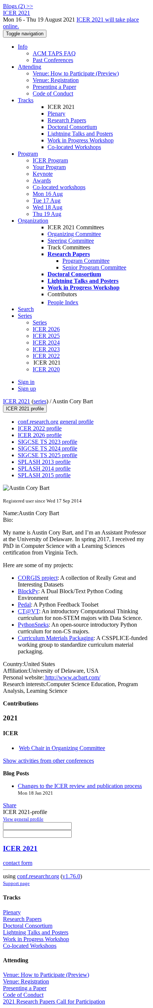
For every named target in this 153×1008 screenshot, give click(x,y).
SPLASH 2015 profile (44, 475)
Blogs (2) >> (18, 6)
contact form (17, 863)
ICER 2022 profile (40, 428)
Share (9, 805)
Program (28, 154)
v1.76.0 (71, 876)
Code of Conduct (53, 93)
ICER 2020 (46, 369)
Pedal (24, 604)
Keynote (43, 174)
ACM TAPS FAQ (54, 53)
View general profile (23, 819)
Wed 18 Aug (47, 207)
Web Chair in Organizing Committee (62, 748)
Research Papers (67, 120)
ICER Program (50, 160)
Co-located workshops (59, 187)
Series (40, 322)
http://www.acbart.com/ (72, 677)
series (39, 401)
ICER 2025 (46, 336)
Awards (42, 180)
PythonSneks (33, 624)
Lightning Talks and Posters (80, 133)
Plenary (56, 113)
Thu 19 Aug (47, 214)
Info (22, 46)
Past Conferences (53, 60)
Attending (29, 67)
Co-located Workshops (74, 147)
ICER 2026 (46, 329)
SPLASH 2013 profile (44, 462)
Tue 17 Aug (47, 200)
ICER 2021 (16, 401)
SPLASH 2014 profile (44, 468)
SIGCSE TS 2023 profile (47, 442)
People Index (63, 302)
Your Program (49, 167)
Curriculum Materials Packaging (56, 638)
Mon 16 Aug (48, 194)
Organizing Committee (74, 234)
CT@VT (28, 611)
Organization (33, 220)
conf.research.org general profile (56, 422)
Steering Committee (71, 241)
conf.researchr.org (38, 876)
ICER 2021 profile (25, 408)
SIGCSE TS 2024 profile (47, 448)
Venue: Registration (56, 80)
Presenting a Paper (54, 87)
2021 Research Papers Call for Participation (54, 1001)
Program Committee (86, 261)
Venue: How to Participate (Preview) (76, 73)
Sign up (27, 388)
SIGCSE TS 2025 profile (47, 455)
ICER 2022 (46, 356)
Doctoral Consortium (72, 127)
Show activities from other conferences (48, 760)
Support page (16, 883)
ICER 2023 (46, 349)
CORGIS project (38, 578)
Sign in (26, 382)
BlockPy (28, 591)
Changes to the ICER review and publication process (80, 786)
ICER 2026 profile (40, 435)
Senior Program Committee (94, 267)
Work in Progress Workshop (81, 140)
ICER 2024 (46, 342)
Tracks (25, 100)
